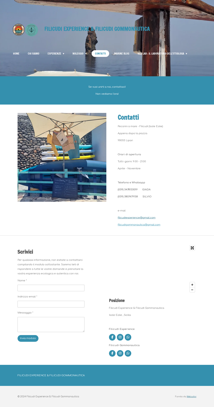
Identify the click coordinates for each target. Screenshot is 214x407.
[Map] (152, 269)
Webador (191, 397)
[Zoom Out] (192, 289)
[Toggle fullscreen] (192, 247)
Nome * (22, 280)
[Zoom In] (192, 284)
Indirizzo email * (27, 296)
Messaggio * (25, 312)
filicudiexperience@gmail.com (136, 217)
